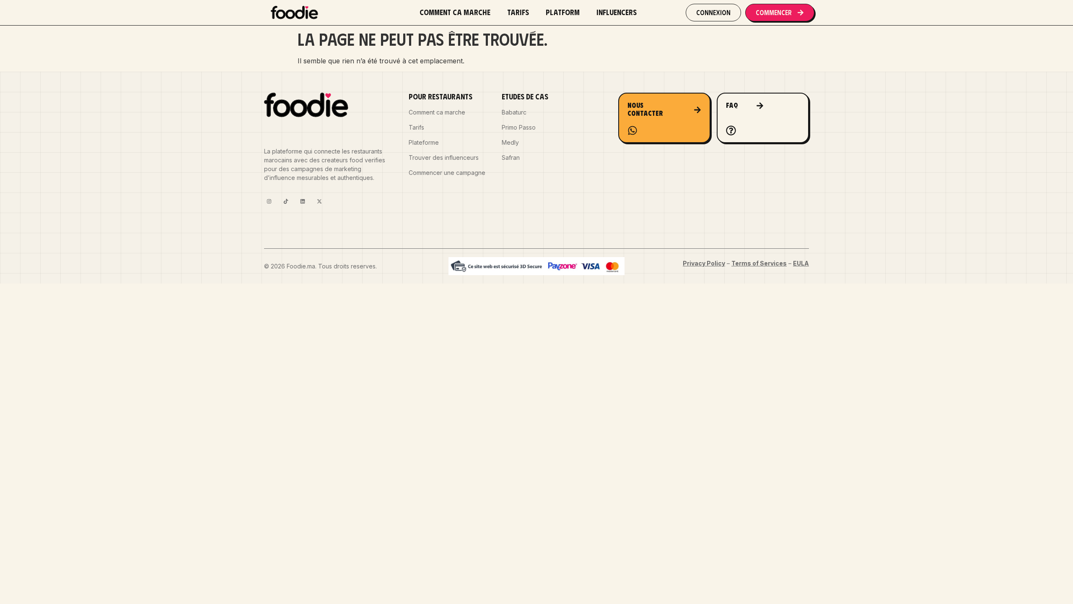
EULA (801, 263)
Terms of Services (759, 263)
